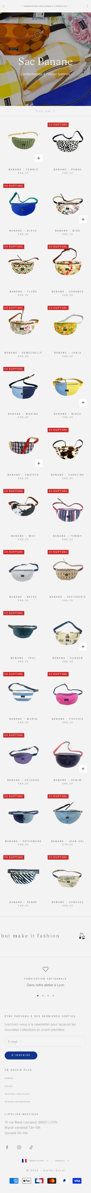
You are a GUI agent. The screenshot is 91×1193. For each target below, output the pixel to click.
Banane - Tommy (67, 536)
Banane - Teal (23, 658)
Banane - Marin (23, 719)
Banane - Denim (68, 780)
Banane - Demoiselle (23, 353)
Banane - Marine (23, 414)
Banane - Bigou (67, 414)
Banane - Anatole (23, 475)
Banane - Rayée (23, 597)
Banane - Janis (67, 353)
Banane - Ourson (67, 658)
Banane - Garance (68, 292)
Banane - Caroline (67, 475)
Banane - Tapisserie (67, 597)
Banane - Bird (67, 231)
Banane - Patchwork (23, 841)
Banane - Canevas (68, 902)
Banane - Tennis (23, 169)
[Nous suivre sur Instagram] (19, 1147)
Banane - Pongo (68, 169)
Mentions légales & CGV (17, 1094)
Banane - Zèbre (23, 902)
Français (60, 1161)
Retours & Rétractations (18, 1102)
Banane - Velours (23, 780)
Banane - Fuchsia (68, 719)
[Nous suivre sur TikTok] (31, 1147)
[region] (45, 977)
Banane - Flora (23, 292)
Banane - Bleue (23, 231)
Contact (9, 1086)
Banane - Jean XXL (67, 841)
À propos (9, 1078)
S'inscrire (21, 1055)
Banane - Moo (23, 536)
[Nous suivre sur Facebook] (7, 1147)
